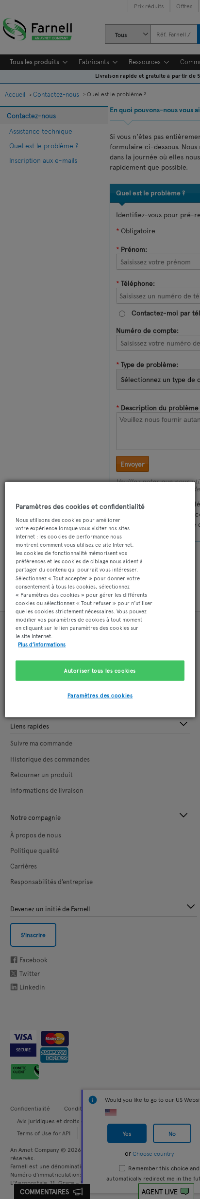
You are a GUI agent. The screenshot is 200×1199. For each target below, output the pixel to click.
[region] (100, 599)
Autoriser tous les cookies (100, 670)
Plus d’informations (42, 644)
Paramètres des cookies (100, 695)
